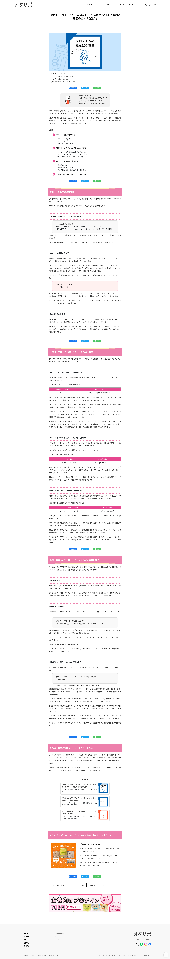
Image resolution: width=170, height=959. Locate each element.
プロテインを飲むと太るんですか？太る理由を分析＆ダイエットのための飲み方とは (79, 785)
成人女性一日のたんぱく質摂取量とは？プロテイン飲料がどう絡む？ (79, 812)
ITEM (100, 4)
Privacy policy (41, 955)
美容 (83, 885)
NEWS (131, 4)
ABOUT (90, 4)
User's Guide (59, 933)
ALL (103, 885)
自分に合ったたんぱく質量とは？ (68, 161)
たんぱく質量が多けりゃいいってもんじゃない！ (73, 174)
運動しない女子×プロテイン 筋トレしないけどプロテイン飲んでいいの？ (79, 799)
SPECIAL (111, 4)
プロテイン (72, 885)
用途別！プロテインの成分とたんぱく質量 (71, 148)
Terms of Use (29, 955)
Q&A (57, 937)
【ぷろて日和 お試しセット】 (91, 844)
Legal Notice (53, 955)
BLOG (121, 4)
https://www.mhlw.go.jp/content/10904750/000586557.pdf (82, 685)
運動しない (93, 885)
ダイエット (60, 885)
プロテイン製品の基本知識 (65, 135)
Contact (58, 940)
